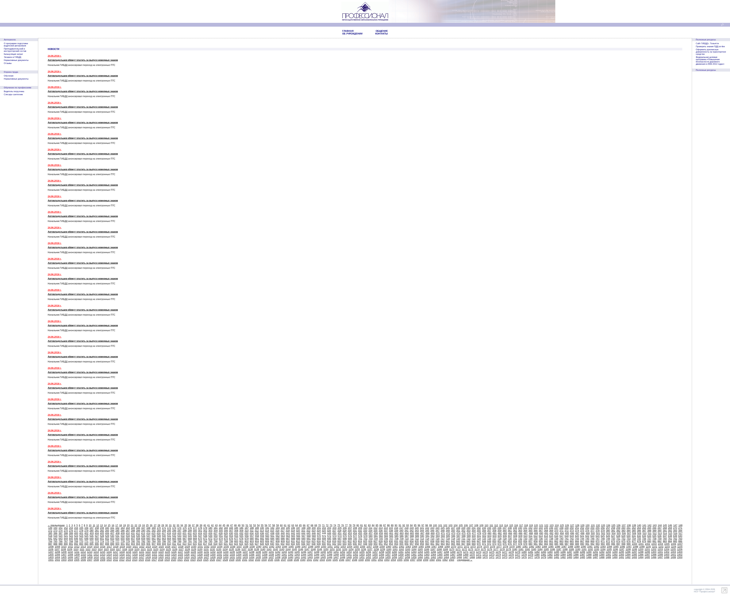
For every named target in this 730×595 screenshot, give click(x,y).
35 (185, 525)
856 (525, 541)
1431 (232, 557)
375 (582, 530)
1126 (174, 549)
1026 (167, 546)
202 (324, 528)
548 (205, 536)
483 (505, 533)
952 (386, 544)
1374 (498, 554)
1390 (602, 554)
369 (551, 530)
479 (484, 533)
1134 (225, 549)
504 (614, 533)
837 (427, 541)
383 (623, 530)
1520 (173, 560)
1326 (187, 554)
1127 (181, 549)
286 (123, 530)
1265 (426, 552)
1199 (634, 549)
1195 (609, 549)
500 (593, 533)
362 (515, 530)
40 (204, 525)
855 (520, 541)
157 (92, 528)
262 (634, 528)
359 (499, 530)
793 (200, 541)
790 (185, 541)
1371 (478, 554)
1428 (213, 557)
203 (329, 528)
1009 (57, 546)
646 (76, 538)
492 (551, 533)
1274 (485, 552)
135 (613, 525)
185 (236, 528)
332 (360, 530)
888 (55, 544)
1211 (76, 552)
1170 (451, 549)
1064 (414, 546)
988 (572, 544)
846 (474, 541)
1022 (141, 546)
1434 (251, 557)
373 (572, 530)
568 (309, 536)
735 (536, 538)
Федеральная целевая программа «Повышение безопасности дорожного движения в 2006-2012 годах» (710, 60)
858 (536, 541)
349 (448, 530)
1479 (543, 557)
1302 (666, 552)
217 (401, 528)
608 (515, 536)
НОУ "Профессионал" (704, 591)
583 (386, 536)
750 (613, 538)
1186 (552, 549)
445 (308, 533)
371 (561, 530)
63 (292, 525)
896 (97, 544)
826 (370, 541)
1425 (193, 557)
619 (572, 536)
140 (639, 525)
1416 (135, 557)
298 (185, 530)
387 (644, 530)
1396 (641, 554)
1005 (667, 544)
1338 (264, 554)
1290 (589, 552)
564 (288, 536)
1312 (96, 554)
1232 (213, 552)
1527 (218, 560)
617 (561, 536)
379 (603, 530)
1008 (51, 546)
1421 (167, 557)
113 (501, 525)
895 (92, 544)
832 (401, 541)
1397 (647, 554)
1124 (162, 549)
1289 (582, 552)
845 (469, 541)
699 (350, 538)
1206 (679, 549)
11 (94, 525)
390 (660, 530)
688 (293, 538)
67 (308, 525)
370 (556, 530)
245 (546, 528)
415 (154, 533)
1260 (394, 552)
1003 (654, 544)
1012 (76, 546)
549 (210, 536)
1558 (419, 560)
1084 (544, 546)
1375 (504, 554)
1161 (395, 549)
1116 (112, 549)
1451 (362, 557)
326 (329, 530)
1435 (258, 557)
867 (582, 541)
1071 (460, 546)
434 (252, 533)
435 (257, 533)
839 (438, 541)
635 (654, 536)
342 (412, 530)
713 (422, 538)
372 (567, 530)
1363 (426, 554)
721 (463, 538)
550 (216, 536)
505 (619, 533)
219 (412, 528)
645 (71, 538)
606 (505, 536)
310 (247, 530)
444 (303, 533)
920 (221, 544)
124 (557, 525)
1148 (313, 549)
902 (128, 544)
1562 (445, 560)
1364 (433, 554)
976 (510, 544)
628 (618, 536)
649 (92, 538)
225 (443, 528)
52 (250, 525)
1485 (582, 557)
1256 (368, 552)
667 (185, 538)
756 (644, 538)
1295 (621, 552)
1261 (401, 552)
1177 (495, 549)
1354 (368, 554)
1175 (483, 549)
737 (546, 538)
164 (128, 528)
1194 (602, 549)
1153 (344, 549)
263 (639, 528)
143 (655, 525)
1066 (427, 546)
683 (267, 538)
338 (391, 530)
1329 (206, 554)
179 (205, 528)
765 (55, 541)
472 (448, 533)
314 (267, 530)
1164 (414, 549)
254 (592, 528)
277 (76, 530)
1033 (213, 546)
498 (582, 533)
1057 (369, 546)
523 (76, 536)
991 (587, 544)
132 (598, 525)
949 (370, 544)
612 (536, 536)
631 (634, 536)
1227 (180, 552)
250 (572, 528)
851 (499, 541)
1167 (433, 549)
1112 (88, 549)
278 (81, 530)
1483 (569, 557)
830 (391, 541)
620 (577, 536)
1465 (452, 557)
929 (267, 544)
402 (86, 533)
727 (494, 538)
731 (515, 538)
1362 (420, 554)
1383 (556, 554)
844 (463, 541)
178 (200, 528)
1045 (291, 546)
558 (257, 536)
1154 (351, 549)
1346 (316, 554)
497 (577, 533)
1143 (281, 549)
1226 (174, 552)
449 (329, 533)
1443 (310, 557)
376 (587, 530)
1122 (149, 549)
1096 (622, 546)
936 (303, 544)
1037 (239, 546)
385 (634, 530)
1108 (63, 549)
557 (252, 536)
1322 (161, 554)
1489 (608, 557)
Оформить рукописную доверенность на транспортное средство (711, 51)
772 (92, 541)
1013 (83, 546)
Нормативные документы (16, 60)
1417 (141, 557)
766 (61, 541)
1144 (288, 549)
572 (329, 536)
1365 (440, 554)
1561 (438, 560)
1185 (546, 549)
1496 (653, 557)
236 (499, 528)
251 (577, 528)
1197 (621, 549)
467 (422, 533)
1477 (530, 557)
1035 (226, 546)
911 (174, 544)
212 (376, 528)
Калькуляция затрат (13, 54)
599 (469, 536)
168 (148, 528)
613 (541, 536)
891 (71, 544)
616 (556, 536)
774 (102, 541)
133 (603, 525)
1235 (232, 552)
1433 (245, 557)
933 (288, 544)
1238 (251, 552)
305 (221, 530)
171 (164, 528)
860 (546, 541)
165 (133, 528)
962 (438, 544)
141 (644, 525)
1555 (399, 560)
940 (324, 544)
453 (350, 533)
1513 (128, 560)
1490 (615, 557)
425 (205, 533)
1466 (459, 557)
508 (634, 533)
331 (355, 530)
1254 (355, 552)
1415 (128, 557)
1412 (109, 557)
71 (323, 525)
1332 (226, 554)
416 (159, 533)
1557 (412, 560)
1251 (336, 552)
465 (412, 533)
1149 (319, 549)
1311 (89, 554)
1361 (414, 554)
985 (556, 544)
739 (556, 538)
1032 (206, 546)
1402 (679, 554)
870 (598, 541)
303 (210, 530)
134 (608, 525)
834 (412, 541)
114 (506, 525)
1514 (134, 560)
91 (400, 525)
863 (561, 541)
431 (236, 533)
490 (541, 533)
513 (660, 533)
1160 (388, 549)
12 (97, 525)
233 (484, 528)
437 (267, 533)
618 (567, 536)
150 (55, 528)
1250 (329, 552)
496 (572, 533)
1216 (109, 552)
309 (241, 530)
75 (338, 525)
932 (283, 544)
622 (587, 536)
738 (551, 538)
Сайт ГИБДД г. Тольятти (707, 43)
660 (148, 538)
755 (639, 538)
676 (231, 538)
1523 (193, 560)
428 (221, 533)
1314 (109, 554)
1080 (518, 546)
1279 (517, 552)
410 (128, 533)
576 (350, 536)
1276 (498, 552)
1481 (556, 557)
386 (639, 530)
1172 (464, 549)
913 (184, 544)
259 (618, 528)
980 (530, 544)
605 (500, 536)
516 (675, 533)
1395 (634, 554)
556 (247, 536)
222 (427, 528)
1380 (537, 554)
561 (272, 536)
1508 (96, 560)
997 (618, 544)
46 (227, 525)
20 (128, 525)
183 (226, 528)
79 (354, 525)
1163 (407, 549)
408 (118, 533)
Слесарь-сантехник (13, 94)
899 (112, 544)
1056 (362, 546)
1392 (615, 554)
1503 (64, 560)
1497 (660, 557)
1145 (294, 549)
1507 (89, 560)
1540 (302, 560)
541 (169, 536)
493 (557, 533)
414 (148, 533)
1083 (538, 546)
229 (463, 528)
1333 (232, 554)
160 (107, 528)
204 (334, 528)
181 (216, 528)
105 (461, 525)
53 (254, 525)
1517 (154, 560)
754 (634, 538)
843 (458, 541)
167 (143, 528)
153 (71, 528)
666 (179, 538)
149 (50, 528)
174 (179, 528)
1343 (297, 554)
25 (147, 525)
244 (541, 528)
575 (345, 536)
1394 (628, 554)
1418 (148, 557)
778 (123, 541)
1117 (118, 549)
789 (179, 541)
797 (221, 541)
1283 (543, 552)
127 (572, 525)
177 (195, 528)
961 (432, 544)
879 (644, 541)
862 (556, 541)
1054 (349, 546)
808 (278, 541)
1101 (654, 546)
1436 (264, 557)
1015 (96, 546)
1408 (83, 557)
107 (471, 525)
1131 (206, 549)
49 (239, 525)
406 (107, 533)
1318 (135, 554)
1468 (472, 557)
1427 (206, 557)
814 (308, 541)
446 (314, 533)
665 (174, 538)
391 (665, 530)
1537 (283, 560)
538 (154, 536)
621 (582, 536)
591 (427, 536)
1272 (472, 552)
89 (392, 525)
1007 (680, 544)
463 (402, 533)
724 (479, 538)
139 (634, 525)
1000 (634, 544)
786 (164, 541)
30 (166, 525)
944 (345, 544)
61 (285, 525)
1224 (161, 552)
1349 (336, 554)
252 (582, 528)
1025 (161, 546)
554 (236, 536)
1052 (336, 546)
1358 (394, 554)
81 (361, 525)
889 (61, 544)
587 (407, 536)
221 (422, 528)
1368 (459, 554)
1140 (262, 549)
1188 (565, 549)
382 (618, 530)
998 (623, 544)
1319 (141, 554)
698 (345, 538)
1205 (673, 549)
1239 (258, 552)
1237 (245, 552)
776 (112, 541)
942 (334, 544)
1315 (115, 554)
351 (458, 530)
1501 (51, 560)
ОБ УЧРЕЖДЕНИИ (352, 33)
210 (365, 528)
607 (510, 536)
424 (200, 533)
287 (128, 530)
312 (257, 530)
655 (123, 538)
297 (179, 530)
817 (324, 541)
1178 (502, 549)
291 (148, 530)
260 (623, 528)
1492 (628, 557)
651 (102, 538)
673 (216, 538)
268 (665, 528)
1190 (577, 549)
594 (443, 536)
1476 (524, 557)
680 (252, 538)
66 (304, 525)
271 (680, 528)
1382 (550, 554)
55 (262, 525)
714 (427, 538)
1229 (193, 552)
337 (386, 530)
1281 (530, 552)
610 (526, 536)
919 (215, 544)
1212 (83, 552)
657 (133, 538)
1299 (647, 552)
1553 (387, 560)
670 (200, 538)
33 (178, 525)
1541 (309, 560)
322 (308, 530)
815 (314, 541)
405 (102, 533)
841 (448, 541)
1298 (641, 552)
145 (665, 525)
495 (567, 533)
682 (262, 538)
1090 (583, 546)
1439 (284, 557)
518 (50, 536)
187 (247, 528)
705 (381, 538)
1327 (193, 554)
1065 (421, 546)
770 (81, 541)
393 (675, 530)
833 (407, 541)
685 (278, 538)
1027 (174, 546)
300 (195, 530)
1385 (569, 554)
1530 (238, 560)
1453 (375, 557)
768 (71, 541)
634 (649, 536)
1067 (434, 546)
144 (660, 525)
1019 (122, 546)
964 (448, 544)
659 (143, 538)
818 (329, 541)
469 (433, 533)
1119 (130, 549)
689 (298, 538)
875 (623, 541)
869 (592, 541)
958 (417, 544)
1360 (407, 554)
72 (327, 525)
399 (71, 533)
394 (680, 530)
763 (680, 538)
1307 (64, 554)
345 (427, 530)
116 (516, 525)
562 (278, 536)
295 (169, 530)
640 (680, 536)
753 (629, 538)
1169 (445, 549)
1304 (679, 552)
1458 (407, 557)
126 (567, 525)
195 (288, 528)
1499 (673, 557)
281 (97, 530)
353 (469, 530)
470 (438, 533)
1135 (231, 549)
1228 (187, 552)
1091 (590, 546)
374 (577, 530)
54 (258, 525)
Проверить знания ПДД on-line (710, 46)
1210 (70, 552)
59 (277, 525)
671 (205, 538)
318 (288, 530)
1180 (514, 549)
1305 (51, 554)
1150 (325, 549)
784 (154, 541)
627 (613, 536)
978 (520, 544)
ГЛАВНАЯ (348, 31)
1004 (660, 544)
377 (592, 530)
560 (267, 536)
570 (319, 536)
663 (164, 538)
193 (278, 528)
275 (66, 530)
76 (342, 525)
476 (469, 533)
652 (107, 538)
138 (629, 525)
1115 (106, 549)
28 (159, 525)
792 (195, 541)
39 (201, 525)
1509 (102, 560)
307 (231, 530)
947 (360, 544)
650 (97, 538)
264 (644, 528)
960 (427, 544)
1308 (70, 554)
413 (143, 533)
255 (598, 528)
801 (241, 541)
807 (272, 541)
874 (618, 541)
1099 (642, 546)
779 (128, 541)
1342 (290, 554)
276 (71, 530)
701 (360, 538)
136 (618, 525)
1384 (563, 554)
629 (623, 536)
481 (495, 533)
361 (510, 530)
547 (200, 536)
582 (381, 536)
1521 (180, 560)
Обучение (8, 76)
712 (417, 538)
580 (371, 536)
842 (453, 541)
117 (521, 525)
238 (510, 528)
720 (458, 538)
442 (293, 533)
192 (272, 528)
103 (450, 525)
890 (66, 544)
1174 (477, 549)
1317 (128, 554)
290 (143, 530)
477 (474, 533)
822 (350, 541)
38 (197, 525)
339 (396, 530)
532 (123, 536)
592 (433, 536)
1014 (89, 546)
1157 (369, 549)
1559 (425, 560)
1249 (323, 552)
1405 (64, 557)
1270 (459, 552)
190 (262, 528)
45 (224, 525)
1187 (558, 549)
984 (551, 544)
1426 (200, 557)
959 (422, 544)
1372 (485, 554)
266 (654, 528)
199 (309, 528)
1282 (537, 552)
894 (86, 544)
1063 (408, 546)
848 (484, 541)
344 (422, 530)
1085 (551, 546)
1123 (155, 549)
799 (231, 541)
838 (432, 541)
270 (675, 528)
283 (107, 530)
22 (136, 525)
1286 (563, 552)
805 (262, 541)
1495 (647, 557)
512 (655, 533)
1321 (154, 554)
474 (458, 533)
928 (262, 544)
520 (61, 536)
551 (221, 536)
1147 (306, 549)
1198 (628, 549)
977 (515, 544)
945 (350, 544)
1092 (596, 546)
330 (350, 530)
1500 (679, 557)
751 (618, 538)
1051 (330, 546)
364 (525, 530)
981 (536, 544)
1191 (584, 549)
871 (603, 541)
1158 (376, 549)
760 (665, 538)
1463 (440, 557)
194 (283, 528)
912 (179, 544)
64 (296, 525)
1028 (180, 546)
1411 (102, 557)
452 (345, 533)
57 (269, 525)
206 (345, 528)
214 (386, 528)
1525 (206, 560)
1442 (303, 557)
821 (345, 541)
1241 (271, 552)
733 (525, 538)
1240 (264, 552)
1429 (219, 557)
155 (81, 528)
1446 (329, 557)
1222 (148, 552)
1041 (265, 546)
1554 (393, 560)
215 (391, 528)
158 (97, 528)
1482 (563, 557)
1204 (666, 549)
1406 (70, 557)
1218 (122, 552)
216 (396, 528)
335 (376, 530)
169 (154, 528)
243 (536, 528)
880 (649, 541)
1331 (219, 554)
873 (613, 541)
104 (456, 525)
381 (613, 530)
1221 (141, 552)
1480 (550, 557)
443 (298, 533)
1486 (589, 557)
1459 (414, 557)
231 (474, 528)
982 (541, 544)
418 (169, 533)
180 (210, 528)
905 (143, 544)
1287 (569, 552)
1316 (122, 554)
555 (241, 536)
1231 (206, 552)
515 (670, 533)
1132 (212, 549)
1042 (271, 546)
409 (123, 533)
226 (448, 528)
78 (350, 525)
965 (453, 544)
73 (331, 525)
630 (629, 536)
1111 (82, 549)
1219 (128, 552)
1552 (380, 560)
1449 (349, 557)
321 (303, 530)
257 (608, 528)
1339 (271, 554)
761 (670, 538)
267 (660, 528)
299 (190, 530)
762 (675, 538)
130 (588, 525)
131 (593, 525)
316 (277, 530)
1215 (102, 552)
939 (319, 544)
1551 (374, 560)
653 (112, 538)
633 (644, 536)
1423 (180, 557)
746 (592, 538)
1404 (57, 557)
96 (419, 525)
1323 (167, 554)
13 (101, 525)
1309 (77, 554)
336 (381, 530)
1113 (94, 549)
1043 (278, 546)
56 (266, 525)
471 (443, 533)
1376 (511, 554)
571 (324, 536)
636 (660, 536)
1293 (608, 552)
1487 (595, 557)
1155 (357, 549)
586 (402, 536)
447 (319, 533)
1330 (213, 554)
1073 (473, 546)
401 (81, 533)
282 (102, 530)
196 (293, 528)
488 (531, 533)
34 (181, 525)
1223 (154, 552)
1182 (527, 549)
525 (86, 536)
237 (505, 528)
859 (541, 541)
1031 (200, 546)
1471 (491, 557)
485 (515, 533)
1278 (511, 552)
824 (360, 541)
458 (376, 533)
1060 (388, 546)
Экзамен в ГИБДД (12, 57)
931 (277, 544)
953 (391, 544)
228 (458, 528)
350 (453, 530)
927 (257, 544)
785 (159, 541)
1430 (226, 557)
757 (649, 538)
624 (598, 536)
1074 (479, 546)
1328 (200, 554)
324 (319, 530)
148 (680, 525)
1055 (356, 546)
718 (448, 538)
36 (189, 525)
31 (170, 525)
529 (107, 536)
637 (665, 536)
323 (314, 530)
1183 (533, 549)
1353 (362, 554)
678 (241, 538)
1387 (582, 554)
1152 (338, 549)
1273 (478, 552)
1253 (349, 552)
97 (422, 525)
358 (494, 530)
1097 (629, 546)
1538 (290, 560)
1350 (342, 554)
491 (546, 533)
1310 (83, 554)
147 (675, 525)
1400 (666, 554)
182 (221, 528)
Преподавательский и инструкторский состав (15, 50)
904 (138, 544)
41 (208, 525)
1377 (517, 554)
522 (71, 536)
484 (510, 533)
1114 (100, 549)
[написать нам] (727, 25)
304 (216, 530)
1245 (297, 552)
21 (132, 525)
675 (226, 538)
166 (138, 528)
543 (179, 536)
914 (190, 544)
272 (50, 530)
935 (298, 544)
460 (386, 533)
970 (479, 544)
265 (649, 528)
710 (407, 538)
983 (546, 544)
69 (315, 525)
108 (476, 525)
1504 (70, 560)
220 (417, 528)
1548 (354, 560)
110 (486, 525)
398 (66, 533)
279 (86, 530)
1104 (673, 546)
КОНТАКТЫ (381, 33)
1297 (634, 552)
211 (370, 528)
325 (324, 530)
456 (365, 533)
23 (139, 525)
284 (112, 530)
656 (128, 538)
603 (489, 536)
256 (603, 528)
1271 (465, 552)
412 (138, 533)
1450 (355, 557)
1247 (310, 552)
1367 (452, 554)
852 (505, 541)
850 (494, 541)
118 (526, 525)
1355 (375, 554)
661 (154, 538)
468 (427, 533)
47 (231, 525)
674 (221, 538)
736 (541, 538)
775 (107, 541)
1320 (148, 554)
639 (675, 536)
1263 (414, 552)
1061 (395, 546)
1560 (432, 560)
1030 (193, 546)
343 (417, 530)
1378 (524, 554)
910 (169, 544)
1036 (232, 546)
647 (81, 538)
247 (556, 528)
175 (185, 528)
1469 (478, 557)
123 (552, 525)
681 (257, 538)
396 (55, 533)
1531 (244, 560)
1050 (323, 546)
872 (608, 541)
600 (474, 536)
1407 (77, 557)
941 (329, 544)
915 (195, 544)
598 (464, 536)
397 (61, 533)
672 (210, 538)
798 (226, 541)
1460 (420, 557)
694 (324, 538)
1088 (570, 546)
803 (252, 541)
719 (453, 538)
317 (283, 530)
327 (334, 530)
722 (469, 538)
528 (102, 536)
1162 (401, 549)
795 (210, 541)
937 (308, 544)
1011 (70, 546)
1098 (635, 546)
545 (190, 536)
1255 (362, 552)
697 (340, 538)
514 (665, 533)
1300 (653, 552)
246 (551, 528)
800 (236, 541)
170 (159, 528)
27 (155, 525)
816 (319, 541)
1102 (660, 546)
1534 (264, 560)
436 (262, 533)
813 (303, 541)
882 (660, 541)
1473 (504, 557)
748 (603, 538)
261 (629, 528)
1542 (315, 560)
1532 (251, 560)
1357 (388, 554)
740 (561, 538)
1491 (621, 557)
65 (300, 525)
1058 (375, 546)
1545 (335, 560)
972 (489, 544)
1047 (304, 546)
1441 (297, 557)
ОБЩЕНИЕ (382, 31)
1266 (433, 552)
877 (634, 541)
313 (262, 530)
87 (384, 525)
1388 (589, 554)
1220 (135, 552)
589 (417, 536)
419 (174, 533)
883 (665, 541)
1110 (76, 549)
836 (422, 541)
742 (572, 538)
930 (272, 544)
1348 (329, 554)
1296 (628, 552)
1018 (115, 546)
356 (484, 530)
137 (624, 525)
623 (592, 536)
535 (138, 536)
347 (438, 530)
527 (97, 536)
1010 (64, 546)
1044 (284, 546)
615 (551, 536)
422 (190, 533)
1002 (647, 544)
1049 (317, 546)
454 (355, 533)
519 (55, 536)
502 (603, 533)
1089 (577, 546)
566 (298, 536)
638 (670, 536)
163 (123, 528)
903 (133, 544)
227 (453, 528)
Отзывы (8, 63)
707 (391, 538)
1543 (322, 560)
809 (283, 541)
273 (55, 530)
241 (525, 528)
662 (159, 538)
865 (572, 541)
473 (453, 533)
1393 (621, 554)
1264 (420, 552)
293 (159, 530)
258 (613, 528)
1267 (440, 552)
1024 (154, 546)
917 (205, 544)
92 (403, 525)
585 (396, 536)
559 (262, 536)
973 (494, 544)
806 (267, 541)
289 (138, 530)
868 (587, 541)
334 (370, 530)
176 (190, 528)
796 (216, 541)
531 (117, 536)
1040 (258, 546)
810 (288, 541)
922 (231, 544)
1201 (647, 549)
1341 (284, 554)
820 (339, 541)
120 (536, 525)
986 (561, 544)
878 (639, 541)
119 (531, 525)
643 (61, 538)
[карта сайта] (722, 25)
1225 (167, 552)
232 (479, 528)
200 (314, 528)
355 (479, 530)
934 (293, 544)
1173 (470, 549)
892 (76, 544)
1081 (525, 546)
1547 (348, 560)
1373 (491, 554)
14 (105, 525)
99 (430, 525)
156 (86, 528)
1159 (382, 549)
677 (236, 538)
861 (551, 541)
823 (355, 541)
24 (143, 525)
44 (220, 525)
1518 (160, 560)
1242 (277, 552)
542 (174, 536)
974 (499, 544)
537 (148, 536)
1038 (245, 546)
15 (109, 525)
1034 (219, 546)
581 (376, 536)
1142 (275, 549)
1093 (603, 546)
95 (415, 525)
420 (179, 533)
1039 (252, 546)
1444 (316, 557)
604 (495, 536)
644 (66, 538)
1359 (401, 554)
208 (355, 528)
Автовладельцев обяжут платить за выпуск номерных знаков (83, 60)
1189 (571, 549)
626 (608, 536)
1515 (141, 560)
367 (541, 530)
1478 (537, 557)
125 (562, 525)
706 (386, 538)
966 (458, 544)
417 (164, 533)
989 (577, 544)
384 (629, 530)
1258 (381, 552)
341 (407, 530)
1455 (388, 557)
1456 (394, 557)
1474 (511, 557)
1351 (349, 554)
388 (649, 530)
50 (243, 525)
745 (587, 538)
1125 (168, 549)
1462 (433, 557)
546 (195, 536)
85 (377, 525)
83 (369, 525)
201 (319, 528)
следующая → (464, 560)
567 (303, 536)
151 (61, 528)
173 (174, 528)
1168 (439, 549)
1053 (343, 546)
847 (479, 541)
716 (438, 538)
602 (484, 536)
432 (241, 533)
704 (376, 538)
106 (466, 525)
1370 (472, 554)
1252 (342, 552)
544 (185, 536)
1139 (256, 549)
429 (226, 533)
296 (174, 530)
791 (190, 541)
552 (226, 536)
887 (50, 544)
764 (50, 541)
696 (334, 538)
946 (355, 544)
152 (66, 528)
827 (376, 541)
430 (231, 533)
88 (388, 525)
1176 (489, 549)
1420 (161, 557)
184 (231, 528)
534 (133, 536)
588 (412, 536)
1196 (615, 549)
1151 (332, 549)
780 (133, 541)
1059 (382, 546)
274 (61, 530)
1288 (576, 552)
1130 (199, 549)
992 (592, 544)
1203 (660, 549)
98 (426, 525)
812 (298, 541)
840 (443, 541)
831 (396, 541)
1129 (193, 549)
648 (86, 538)
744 (582, 538)
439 (277, 533)
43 (216, 525)
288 (133, 530)
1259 (388, 552)
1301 (660, 552)
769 (76, 541)
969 (474, 544)
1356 (381, 554)
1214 (96, 552)
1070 (453, 546)
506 (624, 533)
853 (510, 541)
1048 (310, 546)
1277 (504, 552)
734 (530, 538)
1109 (69, 549)
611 (530, 536)
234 (489, 528)
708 (396, 538)
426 (210, 533)
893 (81, 544)
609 (520, 536)
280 (92, 530)
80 (357, 525)
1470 (485, 557)
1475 (517, 557)
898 (107, 544)
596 (453, 536)
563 (283, 536)
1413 (115, 557)
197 (298, 528)
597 (458, 536)
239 (515, 528)
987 (567, 544)
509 (639, 533)
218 (407, 528)
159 (102, 528)
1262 (407, 552)
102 (445, 525)
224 (438, 528)
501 (598, 533)
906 (148, 544)
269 (670, 528)
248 (561, 528)
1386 (576, 554)
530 (112, 536)
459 (381, 533)
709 (402, 538)
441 (288, 533)
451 (340, 533)
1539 (296, 560)
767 (66, 541)
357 (489, 530)
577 (355, 536)
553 (231, 536)
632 (639, 536)
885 (675, 541)
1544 (328, 560)
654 (117, 538)
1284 (550, 552)
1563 (451, 560)
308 (236, 530)
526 (92, 536)
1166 (426, 549)
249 (567, 528)
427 (215, 533)
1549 (361, 560)
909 (164, 544)
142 (649, 525)
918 (210, 544)
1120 (137, 549)
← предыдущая (56, 525)
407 (112, 533)
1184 (540, 549)
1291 (595, 552)
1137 (244, 549)
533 (128, 536)
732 (520, 538)
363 (520, 530)
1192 (590, 549)
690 (303, 538)
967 (463, 544)
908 (159, 544)
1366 (446, 554)
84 (373, 525)
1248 (316, 552)
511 (649, 533)
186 (241, 528)
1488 (602, 557)
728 (499, 538)
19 (124, 525)
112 (496, 525)
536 (143, 536)
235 (494, 528)
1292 (602, 552)
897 (102, 544)
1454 (381, 557)
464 (407, 533)
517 (680, 533)
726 (489, 538)
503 (608, 533)
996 (613, 544)
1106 (50, 549)
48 (235, 525)
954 (396, 544)
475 (464, 533)
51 (247, 525)
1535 (270, 560)
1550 (367, 560)
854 (515, 541)
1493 (634, 557)
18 (120, 525)
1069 (447, 546)
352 (463, 530)
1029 (187, 546)
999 (629, 544)
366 (536, 530)
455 (360, 533)
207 (350, 528)
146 (670, 525)
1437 (271, 557)
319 (293, 530)
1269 (452, 552)
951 (381, 544)
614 (546, 536)
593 (438, 536)
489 (536, 533)
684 (272, 538)
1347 (323, 554)
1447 (336, 557)
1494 (641, 557)
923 (236, 544)
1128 (187, 549)
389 (654, 530)
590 (422, 536)
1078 (505, 546)
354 (474, 530)
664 (169, 538)
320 (298, 530)
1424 (187, 557)
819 (334, 541)
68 (312, 525)
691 (309, 538)
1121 (143, 549)
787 (169, 541)
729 (505, 538)
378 (598, 530)
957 (412, 544)
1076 (492, 546)
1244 (290, 552)
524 (81, 536)
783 (148, 541)
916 (200, 544)
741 (567, 538)
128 (577, 525)
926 (252, 544)
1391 (608, 554)
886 (680, 541)
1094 (609, 546)
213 (381, 528)
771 (86, 541)
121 (541, 525)
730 (510, 538)
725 (484, 538)
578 (360, 536)
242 (530, 528)
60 (281, 525)
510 (645, 533)
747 (598, 538)
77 (346, 525)
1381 (543, 554)
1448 (342, 557)
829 (386, 541)
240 (520, 528)
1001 (641, 544)
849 (489, 541)
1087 (564, 546)
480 (489, 533)
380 (608, 530)
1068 (440, 546)
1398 (653, 554)
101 (440, 525)
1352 (355, 554)
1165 (420, 549)
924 (241, 544)
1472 (498, 557)
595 (448, 536)
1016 (102, 546)
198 (303, 528)
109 (481, 525)
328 (339, 530)
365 (530, 530)
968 (469, 544)
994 (603, 544)
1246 (303, 552)
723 (474, 538)
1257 (375, 552)
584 (391, 536)
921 (226, 544)
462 (396, 533)
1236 (238, 552)
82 (365, 525)
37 (193, 525)
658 (138, 538)
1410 (96, 557)
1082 (531, 546)
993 (598, 544)
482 (500, 533)
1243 (284, 552)
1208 (57, 552)
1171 (458, 549)
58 (273, 525)
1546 (341, 560)
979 (525, 544)
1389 (595, 554)
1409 (90, 557)
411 (133, 533)
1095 (616, 546)
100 (435, 525)
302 (205, 530)
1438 (277, 557)
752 (623, 538)
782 (143, 541)
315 (272, 530)
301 (200, 530)
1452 (368, 557)
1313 (102, 554)
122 (546, 525)
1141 (269, 549)
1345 (310, 554)
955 (401, 544)
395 (50, 533)
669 (195, 538)
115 (511, 525)
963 (443, 544)
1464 (446, 557)
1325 (180, 554)
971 (484, 544)
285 (117, 530)
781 (138, 541)
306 (226, 530)
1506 (83, 560)
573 (334, 536)
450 (334, 533)
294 (164, 530)
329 (345, 530)
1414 (122, 557)
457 (371, 533)
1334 (238, 554)
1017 (109, 546)
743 (577, 538)
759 (660, 538)
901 (123, 544)
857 (530, 541)
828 (381, 541)
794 (205, 541)
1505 (76, 560)
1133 (218, 549)
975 (505, 544)
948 (365, 544)
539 (159, 536)
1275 (491, 552)
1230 (200, 552)
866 (577, 541)
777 (117, 541)
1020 (128, 546)
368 (546, 530)
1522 (186, 560)
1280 (524, 552)
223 (432, 528)
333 (365, 530)
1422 (174, 557)
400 (76, 533)
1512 (122, 560)
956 (407, 544)
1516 (147, 560)
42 (212, 525)
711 (412, 538)
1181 (521, 549)
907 (154, 544)
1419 (154, 557)
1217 (115, 552)
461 (391, 533)
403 (92, 533)
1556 (406, 560)
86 (380, 525)
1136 (237, 549)
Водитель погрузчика (14, 91)
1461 (426, 557)
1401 (673, 554)
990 (582, 544)
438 (272, 533)
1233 (219, 552)
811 (293, 541)
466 (417, 533)
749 (608, 538)
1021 (135, 546)
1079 (512, 546)
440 (283, 533)
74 (334, 525)
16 (113, 525)
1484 (576, 557)
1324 (174, 554)
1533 (257, 560)
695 (329, 538)
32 (174, 525)
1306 (57, 554)
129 (582, 525)
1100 (648, 546)
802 (247, 541)
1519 (167, 560)
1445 (323, 557)
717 (443, 538)
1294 (615, 552)
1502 (57, 560)
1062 (401, 546)
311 (252, 530)
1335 (245, 554)
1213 (89, 552)
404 (97, 533)
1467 (465, 557)
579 (365, 536)
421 (184, 533)
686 (283, 538)
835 (417, 541)
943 (339, 544)
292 (154, 530)
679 (247, 538)
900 (117, 544)
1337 (258, 554)
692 (314, 538)
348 (443, 530)
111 (491, 525)
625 (603, 536)
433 (246, 533)
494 (562, 533)
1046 (297, 546)
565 (293, 536)
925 (246, 544)
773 (97, 541)
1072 (466, 546)
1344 (303, 554)
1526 (212, 560)
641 (50, 538)
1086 (557, 546)
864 (567, 541)
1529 (231, 560)
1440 (290, 557)
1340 (277, 554)
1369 (465, 554)
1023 (148, 546)
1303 (673, 552)
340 (401, 530)
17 (116, 525)
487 (526, 533)
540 (164, 536)
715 (432, 538)
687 (288, 538)
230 (469, 528)
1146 (300, 549)
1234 (226, 552)
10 (90, 525)
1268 (446, 552)
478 (479, 533)
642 (55, 538)
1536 (277, 560)
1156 (363, 549)
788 (174, 541)
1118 (124, 549)
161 (112, 528)
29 (162, 525)
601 (479, 536)
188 (252, 528)
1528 (225, 560)
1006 (673, 544)
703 (371, 538)
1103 (667, 546)
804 (257, 541)
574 (340, 536)
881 (654, 541)
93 (407, 525)
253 (587, 528)
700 (355, 538)
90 (396, 525)
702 (365, 538)
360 (505, 530)
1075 (486, 546)
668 (190, 538)
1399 (660, 554)
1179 (508, 549)
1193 (596, 549)
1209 (64, 552)
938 (314, 544)
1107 (57, 549)
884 (670, 541)
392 (670, 530)
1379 (530, 554)
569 (314, 536)
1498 (666, 557)
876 (629, 541)
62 (289, 525)
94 (411, 525)
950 (376, 544)
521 (66, 536)
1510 (109, 560)
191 (267, 528)
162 (117, 528)
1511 (115, 560)
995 (608, 544)
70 (319, 525)
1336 (251, 554)
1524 (199, 560)
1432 (238, 557)
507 (629, 533)
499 (588, 533)
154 (76, 528)
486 (520, 533)
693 (319, 538)
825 (365, 541)
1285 (556, 552)
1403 (51, 557)
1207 (51, 552)
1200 (641, 549)
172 (169, 528)
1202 (653, 549)
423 (195, 533)
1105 (679, 546)
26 (151, 525)
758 (654, 538)
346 (432, 530)
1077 (499, 546)
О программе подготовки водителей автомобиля (16, 44)
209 (360, 528)
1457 (401, 557)
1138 (250, 549)
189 (257, 528)
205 (340, 528)
